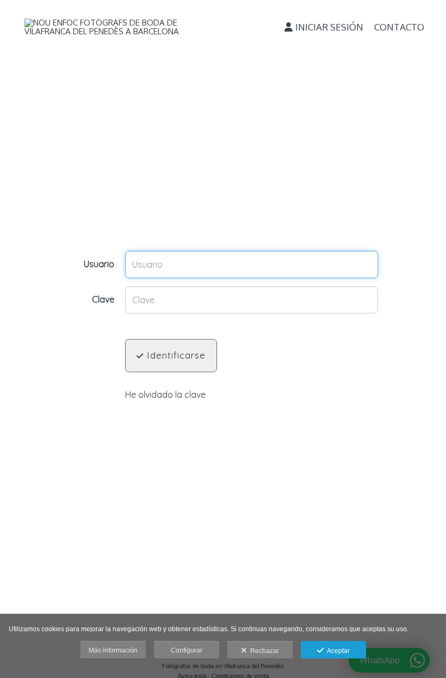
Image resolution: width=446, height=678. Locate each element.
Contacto (399, 27)
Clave (103, 300)
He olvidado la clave (165, 394)
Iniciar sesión (329, 27)
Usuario (99, 264)
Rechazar (263, 651)
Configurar (186, 650)
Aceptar (337, 651)
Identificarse (175, 355)
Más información (113, 650)
